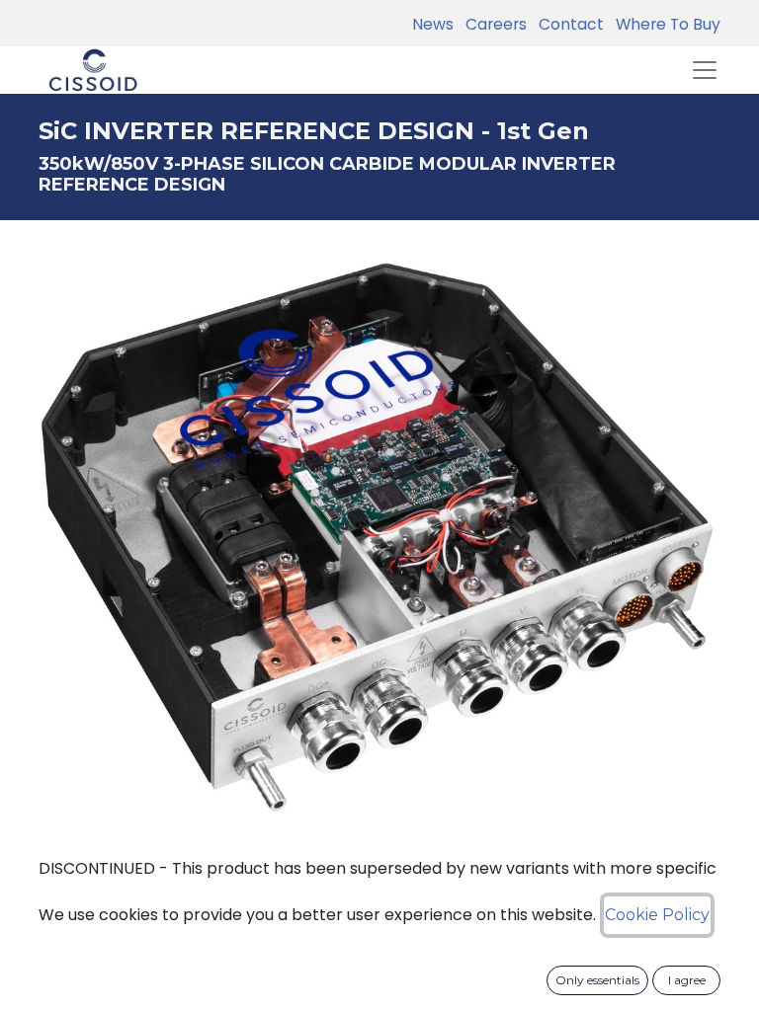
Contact (567, 24)
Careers (492, 24)
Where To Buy (664, 24)
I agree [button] (687, 979)
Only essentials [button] (597, 979)
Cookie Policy (657, 914)
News (433, 24)
